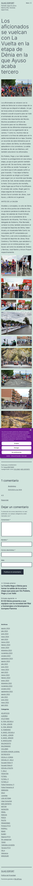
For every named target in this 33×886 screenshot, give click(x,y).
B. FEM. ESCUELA (7, 721)
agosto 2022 (5, 694)
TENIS (3, 842)
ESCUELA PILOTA (7, 768)
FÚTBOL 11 (5, 779)
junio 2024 (4, 634)
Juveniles (4, 795)
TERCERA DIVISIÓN (8, 845)
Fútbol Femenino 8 (7, 787)
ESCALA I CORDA (7, 757)
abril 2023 (4, 672)
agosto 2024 (5, 628)
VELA (3, 850)
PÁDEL (3, 812)
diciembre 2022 (6, 683)
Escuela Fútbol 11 (7, 763)
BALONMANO (6, 746)
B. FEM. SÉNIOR (6, 727)
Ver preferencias (16, 452)
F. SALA (3, 771)
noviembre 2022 (6, 686)
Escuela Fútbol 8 (6, 765)
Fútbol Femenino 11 (7, 784)
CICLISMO (17, 469)
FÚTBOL (4, 776)
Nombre (4, 540)
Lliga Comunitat (6, 801)
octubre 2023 (5, 656)
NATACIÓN (4, 809)
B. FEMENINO (6, 730)
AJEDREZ (4, 716)
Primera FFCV (6, 826)
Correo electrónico (8, 550)
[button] (30, 430)
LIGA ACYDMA (6, 798)
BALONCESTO (6, 743)
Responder (5, 500)
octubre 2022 (5, 689)
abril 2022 (4, 705)
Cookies (8, 455)
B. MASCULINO (6, 741)
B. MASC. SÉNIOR (7, 738)
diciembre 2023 (6, 650)
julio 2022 (4, 697)
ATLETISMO (5, 719)
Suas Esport (7, 3)
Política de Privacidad (16, 455)
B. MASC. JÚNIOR (7, 735)
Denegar (16, 448)
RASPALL (4, 828)
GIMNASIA (4, 790)
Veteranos (4, 853)
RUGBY (3, 834)
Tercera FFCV (6, 848)
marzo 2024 (5, 642)
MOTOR (3, 806)
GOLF (3, 793)
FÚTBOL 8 (4, 782)
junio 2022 (4, 700)
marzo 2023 (5, 675)
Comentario (5, 520)
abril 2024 (4, 639)
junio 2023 (4, 667)
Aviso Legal (24, 455)
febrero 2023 (5, 678)
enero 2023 (5, 680)
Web (2, 560)
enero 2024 (5, 647)
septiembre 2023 (7, 658)
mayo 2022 (5, 702)
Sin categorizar (6, 839)
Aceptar (16, 443)
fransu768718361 (9, 467)
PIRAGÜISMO (5, 823)
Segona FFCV (5, 837)
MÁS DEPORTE (25, 469)
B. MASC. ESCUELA (7, 732)
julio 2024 (4, 631)
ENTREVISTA (5, 754)
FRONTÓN (4, 774)
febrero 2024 (5, 645)
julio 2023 (4, 664)
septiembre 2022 (7, 691)
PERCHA (4, 815)
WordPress (18, 879)
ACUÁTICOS (5, 713)
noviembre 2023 (6, 653)
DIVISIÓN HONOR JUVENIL (10, 752)
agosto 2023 (5, 661)
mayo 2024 (5, 636)
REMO (3, 831)
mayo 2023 (5, 669)
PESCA (3, 817)
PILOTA (3, 820)
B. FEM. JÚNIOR (6, 724)
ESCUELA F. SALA (7, 760)
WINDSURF (5, 856)
